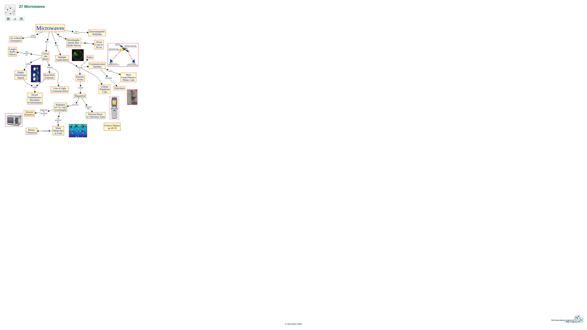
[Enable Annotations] (8, 18)
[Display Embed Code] (21, 18)
